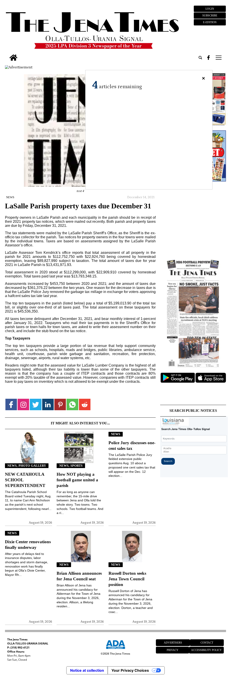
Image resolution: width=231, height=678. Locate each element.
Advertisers (173, 642)
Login (210, 8)
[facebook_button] (208, 57)
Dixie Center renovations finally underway (28, 544)
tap (218, 58)
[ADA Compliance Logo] (115, 650)
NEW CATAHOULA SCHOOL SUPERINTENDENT (25, 480)
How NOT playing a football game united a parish (77, 480)
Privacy (172, 650)
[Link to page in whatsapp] (72, 404)
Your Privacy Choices (130, 670)
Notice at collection (87, 670)
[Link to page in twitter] (35, 404)
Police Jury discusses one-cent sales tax (132, 445)
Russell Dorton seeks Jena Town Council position (127, 579)
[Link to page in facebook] (11, 404)
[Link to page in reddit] (84, 404)
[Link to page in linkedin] (48, 404)
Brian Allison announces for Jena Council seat (79, 576)
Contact (207, 642)
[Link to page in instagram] (23, 404)
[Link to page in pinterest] (60, 404)
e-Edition (210, 22)
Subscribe (209, 15)
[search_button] (200, 57)
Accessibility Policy (206, 650)
